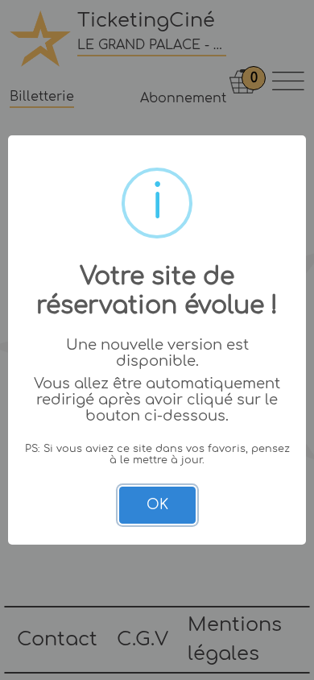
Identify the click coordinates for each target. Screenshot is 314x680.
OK (157, 504)
